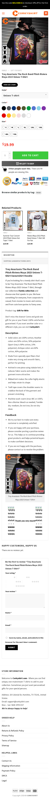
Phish (38, 193)
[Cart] (46, 13)
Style (4, 90)
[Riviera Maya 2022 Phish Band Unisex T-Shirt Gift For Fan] (37, 220)
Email (8, 625)
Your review (10, 591)
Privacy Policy (8, 735)
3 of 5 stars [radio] (10, 582)
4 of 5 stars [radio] (27, 582)
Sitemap (5, 745)
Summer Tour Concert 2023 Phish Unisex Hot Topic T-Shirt (11, 238)
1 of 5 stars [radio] (9, 577)
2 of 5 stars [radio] (21, 577)
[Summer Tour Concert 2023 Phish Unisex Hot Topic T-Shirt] (12, 220)
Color (4, 102)
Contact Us (7, 760)
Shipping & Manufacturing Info (17, 261)
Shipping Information (11, 765)
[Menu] (3, 13)
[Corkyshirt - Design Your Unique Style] (25, 13)
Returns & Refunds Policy (13, 730)
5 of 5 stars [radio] (10, 586)
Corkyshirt (34, 327)
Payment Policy (8, 770)
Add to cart (30, 155)
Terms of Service (9, 740)
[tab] (25, 255)
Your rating (10, 573)
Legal (4, 780)
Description (9, 255)
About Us (6, 725)
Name (8, 612)
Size (4, 121)
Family (4, 70)
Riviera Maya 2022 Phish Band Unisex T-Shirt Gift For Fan (36, 238)
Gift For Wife (16, 70)
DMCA (4, 775)
